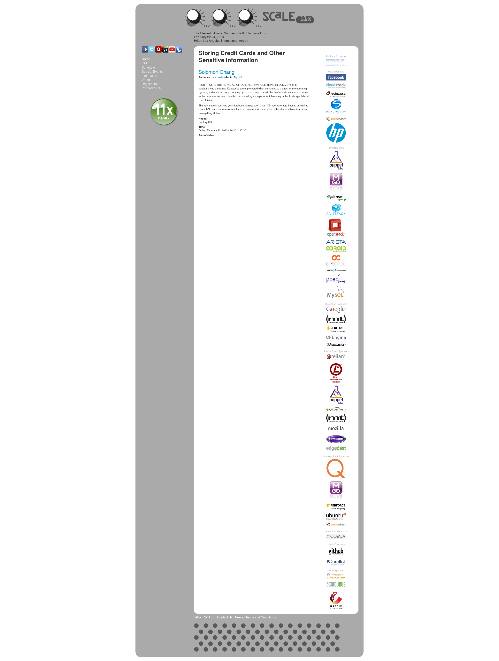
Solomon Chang (216, 71)
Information (149, 75)
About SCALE (205, 617)
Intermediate (219, 77)
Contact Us (225, 617)
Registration (150, 84)
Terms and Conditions (261, 617)
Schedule (148, 67)
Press (239, 617)
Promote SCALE (153, 88)
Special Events (152, 71)
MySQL (238, 77)
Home (146, 59)
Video (146, 79)
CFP (145, 63)
